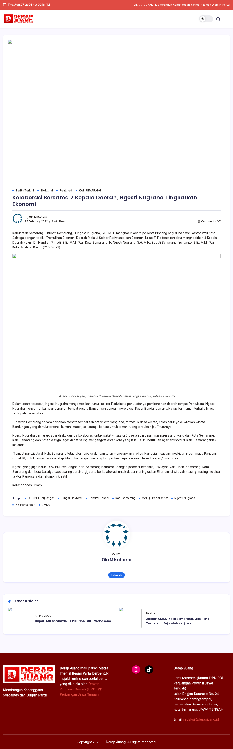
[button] (206, 18)
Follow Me (116, 575)
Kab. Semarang (125, 498)
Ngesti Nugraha (184, 498)
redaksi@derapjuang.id (201, 719)
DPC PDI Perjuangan (41, 498)
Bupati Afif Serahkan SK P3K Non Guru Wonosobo (73, 621)
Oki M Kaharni (38, 217)
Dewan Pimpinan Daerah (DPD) (81, 689)
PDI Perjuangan (25, 504)
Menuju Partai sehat (155, 498)
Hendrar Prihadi (99, 498)
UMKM (46, 504)
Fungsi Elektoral (71, 498)
